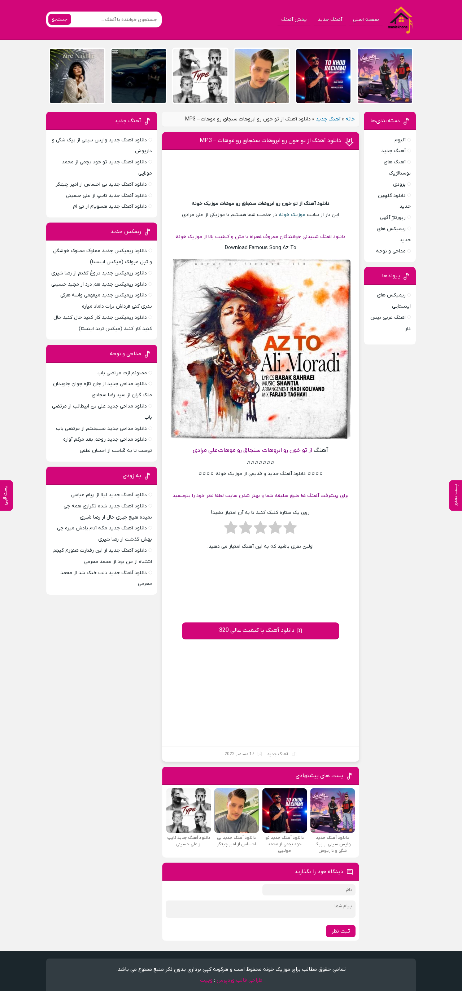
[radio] (290, 530)
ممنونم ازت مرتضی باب (122, 373)
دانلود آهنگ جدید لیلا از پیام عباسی (109, 495)
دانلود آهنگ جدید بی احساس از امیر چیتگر (101, 184)
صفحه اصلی (366, 19)
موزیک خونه (292, 214)
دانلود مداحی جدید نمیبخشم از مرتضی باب (101, 428)
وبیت (206, 980)
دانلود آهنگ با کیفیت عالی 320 (257, 630)
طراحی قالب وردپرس (239, 980)
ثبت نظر (340, 931)
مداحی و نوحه (391, 251)
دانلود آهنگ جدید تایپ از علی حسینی (106, 195)
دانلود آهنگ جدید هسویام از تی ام (110, 206)
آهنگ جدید (330, 19)
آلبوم (400, 140)
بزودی (399, 184)
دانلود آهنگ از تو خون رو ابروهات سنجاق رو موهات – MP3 (270, 140)
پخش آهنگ (294, 19)
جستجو (59, 19)
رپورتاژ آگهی (393, 217)
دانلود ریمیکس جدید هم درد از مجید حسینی (99, 284)
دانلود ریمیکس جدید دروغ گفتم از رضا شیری (99, 273)
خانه (350, 119)
